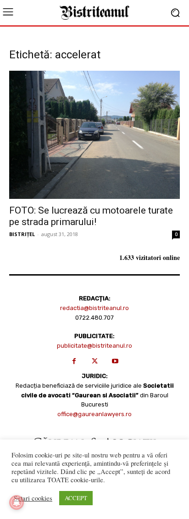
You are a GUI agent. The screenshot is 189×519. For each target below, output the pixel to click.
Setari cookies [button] (33, 498)
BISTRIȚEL (22, 234)
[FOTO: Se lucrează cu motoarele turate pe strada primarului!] (94, 135)
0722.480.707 (94, 317)
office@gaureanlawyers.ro (94, 414)
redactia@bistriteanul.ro (94, 308)
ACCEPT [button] (76, 498)
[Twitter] (95, 361)
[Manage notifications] (16, 502)
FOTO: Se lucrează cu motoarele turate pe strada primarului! (91, 216)
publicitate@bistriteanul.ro (94, 345)
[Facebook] (74, 361)
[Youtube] (115, 361)
